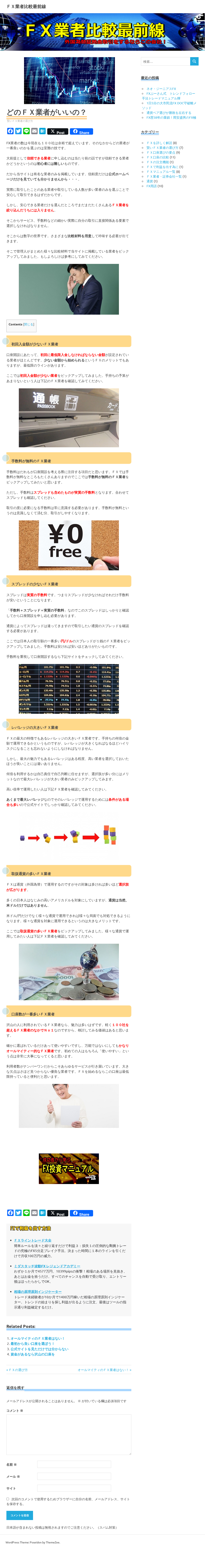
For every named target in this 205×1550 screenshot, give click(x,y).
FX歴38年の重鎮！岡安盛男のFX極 (171, 117)
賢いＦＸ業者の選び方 (20, 120)
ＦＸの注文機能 (158, 162)
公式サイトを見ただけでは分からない (39, 1349)
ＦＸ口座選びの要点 (161, 152)
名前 (11, 1464)
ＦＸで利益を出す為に (163, 167)
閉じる (28, 324)
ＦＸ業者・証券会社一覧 (164, 176)
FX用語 (152, 186)
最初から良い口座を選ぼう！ (33, 1343)
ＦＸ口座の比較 (158, 157)
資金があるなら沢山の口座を (33, 1354)
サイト (11, 1488)
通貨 (150, 181)
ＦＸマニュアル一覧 (161, 171)
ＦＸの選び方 (18, 1370)
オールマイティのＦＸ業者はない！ (38, 1338)
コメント (14, 1410)
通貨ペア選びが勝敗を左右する (169, 112)
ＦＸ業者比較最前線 (26, 6)
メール (13, 1476)
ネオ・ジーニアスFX (161, 88)
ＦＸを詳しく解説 (159, 143)
